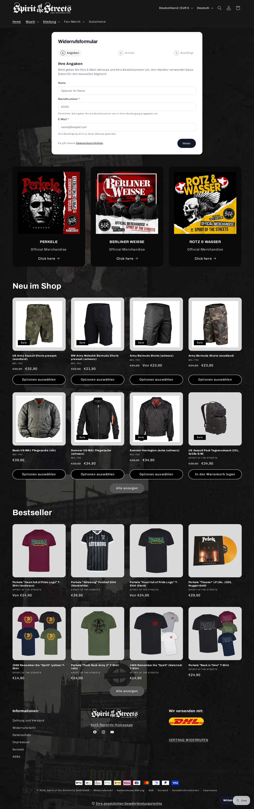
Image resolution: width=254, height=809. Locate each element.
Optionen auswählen (39, 379)
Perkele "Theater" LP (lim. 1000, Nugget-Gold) (210, 584)
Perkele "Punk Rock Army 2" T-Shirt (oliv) (95, 667)
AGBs (17, 756)
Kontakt (18, 749)
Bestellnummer (69, 98)
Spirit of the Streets (59, 790)
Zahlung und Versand (28, 720)
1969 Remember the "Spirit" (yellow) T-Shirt (39, 667)
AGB (151, 790)
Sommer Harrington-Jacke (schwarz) (155, 450)
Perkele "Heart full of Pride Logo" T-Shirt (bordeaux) (37, 584)
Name (62, 82)
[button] (32, 21)
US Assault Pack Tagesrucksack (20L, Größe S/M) (214, 452)
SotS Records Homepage (112, 725)
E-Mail (63, 119)
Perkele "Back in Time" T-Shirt (209, 665)
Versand (163, 790)
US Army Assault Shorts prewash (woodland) (35, 357)
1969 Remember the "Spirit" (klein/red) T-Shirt (156, 667)
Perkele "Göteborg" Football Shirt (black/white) (93, 584)
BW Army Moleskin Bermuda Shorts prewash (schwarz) (95, 357)
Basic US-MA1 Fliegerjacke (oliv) (34, 450)
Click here (46, 258)
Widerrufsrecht (24, 728)
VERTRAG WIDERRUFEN (188, 740)
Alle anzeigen (127, 488)
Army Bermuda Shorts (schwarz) (151, 355)
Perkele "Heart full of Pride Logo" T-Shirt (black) (154, 584)
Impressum (21, 742)
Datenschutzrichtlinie (89, 143)
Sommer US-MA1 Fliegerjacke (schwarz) (91, 452)
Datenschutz (22, 735)
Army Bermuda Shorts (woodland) (211, 355)
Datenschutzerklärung (130, 790)
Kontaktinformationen (185, 790)
